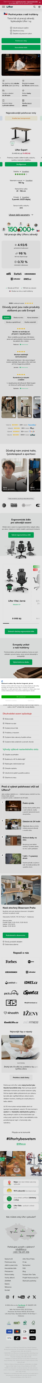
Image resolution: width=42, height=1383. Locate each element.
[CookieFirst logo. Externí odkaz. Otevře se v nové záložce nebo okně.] (2, 681)
